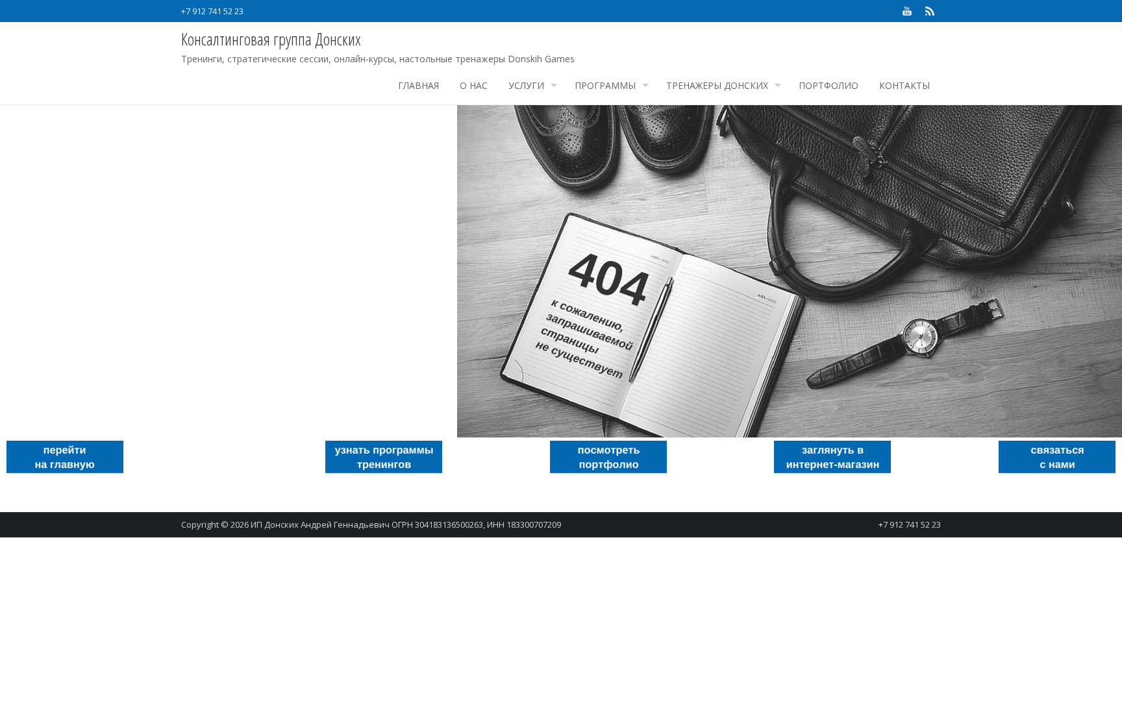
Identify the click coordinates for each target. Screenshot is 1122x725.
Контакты (904, 85)
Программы (605, 85)
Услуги (526, 85)
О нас (474, 85)
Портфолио (828, 85)
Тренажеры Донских (717, 85)
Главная (418, 85)
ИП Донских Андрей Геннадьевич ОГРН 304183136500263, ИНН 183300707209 (406, 524)
